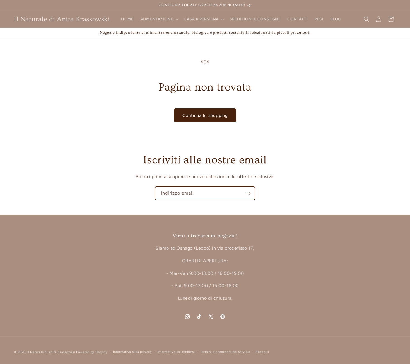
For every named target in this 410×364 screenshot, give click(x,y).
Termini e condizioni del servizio (225, 352)
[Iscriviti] (248, 193)
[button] (159, 19)
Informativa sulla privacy (132, 352)
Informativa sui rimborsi (176, 352)
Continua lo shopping (205, 115)
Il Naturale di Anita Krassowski (51, 352)
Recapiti (262, 352)
